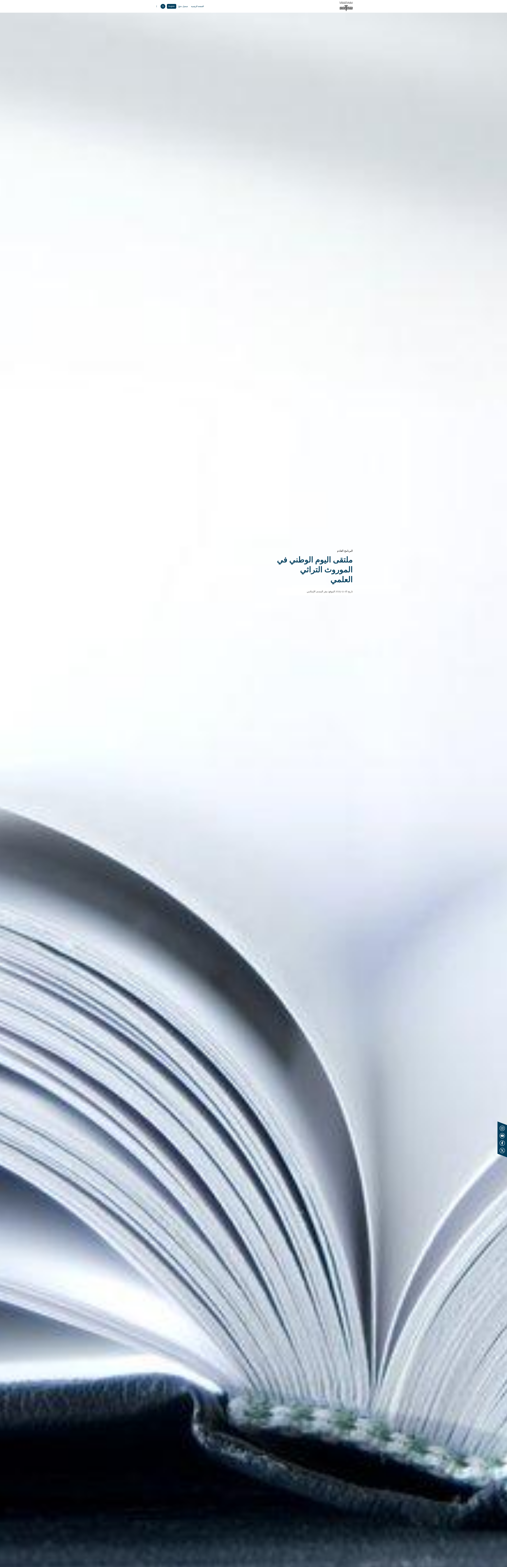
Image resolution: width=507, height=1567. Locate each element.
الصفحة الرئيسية (197, 6)
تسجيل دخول (183, 6)
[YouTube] (502, 1135)
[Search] (163, 6)
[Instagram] (502, 1128)
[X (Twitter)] (502, 1150)
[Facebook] (502, 1143)
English (171, 6)
